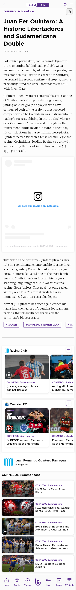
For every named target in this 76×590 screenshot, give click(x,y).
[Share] (69, 11)
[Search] (65, 5)
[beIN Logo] (38, 5)
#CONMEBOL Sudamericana (42, 325)
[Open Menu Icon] (72, 5)
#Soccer (11, 325)
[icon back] (4, 5)
